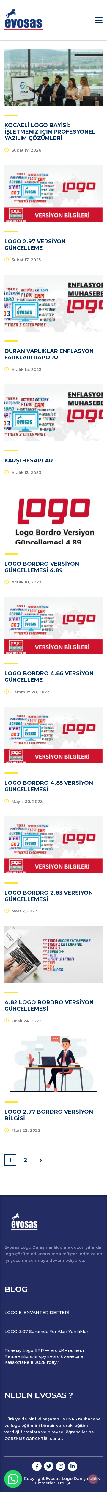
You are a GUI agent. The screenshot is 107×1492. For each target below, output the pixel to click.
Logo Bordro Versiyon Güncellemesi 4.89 (41, 567)
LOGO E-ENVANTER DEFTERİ (36, 1312)
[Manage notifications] (93, 1479)
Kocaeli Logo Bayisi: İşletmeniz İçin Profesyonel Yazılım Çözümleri (49, 132)
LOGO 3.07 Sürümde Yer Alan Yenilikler (46, 1331)
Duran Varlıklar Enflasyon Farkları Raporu (49, 354)
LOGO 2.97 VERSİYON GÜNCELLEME (35, 244)
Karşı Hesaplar (28, 460)
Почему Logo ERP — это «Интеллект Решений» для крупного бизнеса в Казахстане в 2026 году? (44, 1356)
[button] (13, 1479)
